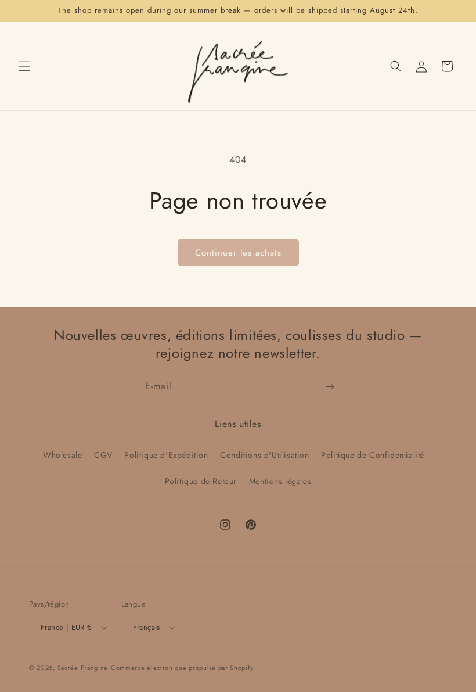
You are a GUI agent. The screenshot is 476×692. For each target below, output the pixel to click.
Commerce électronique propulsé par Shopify (182, 667)
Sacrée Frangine (83, 667)
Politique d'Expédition (166, 455)
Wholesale (62, 455)
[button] (24, 66)
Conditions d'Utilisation (264, 455)
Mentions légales (280, 481)
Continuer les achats (238, 252)
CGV (103, 455)
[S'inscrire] (329, 387)
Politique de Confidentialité (372, 455)
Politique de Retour (201, 481)
